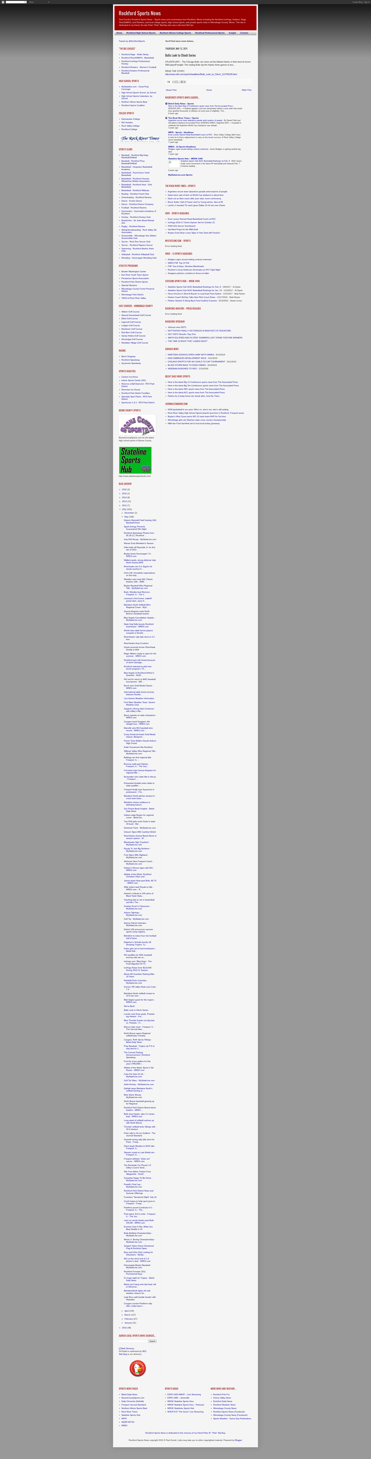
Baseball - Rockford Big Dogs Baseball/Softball (134, 156)
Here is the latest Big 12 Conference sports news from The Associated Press (200, 106)
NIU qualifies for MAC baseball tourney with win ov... (138, 956)
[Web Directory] (126, 1348)
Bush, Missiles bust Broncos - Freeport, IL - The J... (137, 593)
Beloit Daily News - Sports (181, 103)
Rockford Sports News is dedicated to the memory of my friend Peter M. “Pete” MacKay (185, 1433)
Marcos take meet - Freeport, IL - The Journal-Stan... (139, 1028)
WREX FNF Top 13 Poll (178, 263)
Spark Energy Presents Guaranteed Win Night (135, 527)
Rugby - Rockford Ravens (133, 226)
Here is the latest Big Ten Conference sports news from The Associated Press (203, 385)
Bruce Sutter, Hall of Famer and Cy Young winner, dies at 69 (195, 202)
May (126, 517)
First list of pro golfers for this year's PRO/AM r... (137, 1062)
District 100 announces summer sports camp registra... (138, 930)
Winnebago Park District (132, 294)
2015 (124, 493)
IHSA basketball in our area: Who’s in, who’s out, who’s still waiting (198, 409)
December (129, 513)
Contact (244, 33)
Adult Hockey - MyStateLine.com (139, 1084)
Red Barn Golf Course (131, 332)
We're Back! (129, 1006)
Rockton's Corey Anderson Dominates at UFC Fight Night (194, 270)
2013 (124, 501)
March (127, 1315)
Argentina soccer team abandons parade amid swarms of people (195, 120)
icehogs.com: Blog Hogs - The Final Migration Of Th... (138, 962)
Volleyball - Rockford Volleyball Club (137, 254)
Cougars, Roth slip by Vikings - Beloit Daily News (138, 1040)
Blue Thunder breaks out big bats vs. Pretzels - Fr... (139, 1021)
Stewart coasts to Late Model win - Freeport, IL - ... (140, 1153)
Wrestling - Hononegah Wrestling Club (139, 258)
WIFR (124, 1418)
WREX (124, 1425)
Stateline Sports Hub (130, 1415)
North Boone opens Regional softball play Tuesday (137, 1034)
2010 (124, 1328)
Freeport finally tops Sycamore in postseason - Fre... (139, 790)
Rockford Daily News (222, 1401)
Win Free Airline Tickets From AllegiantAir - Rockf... (137, 1172)
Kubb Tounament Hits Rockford (138, 747)
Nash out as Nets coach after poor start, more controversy (194, 198)
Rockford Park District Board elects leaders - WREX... (140, 1108)
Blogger (238, 1440)
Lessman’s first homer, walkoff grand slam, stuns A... (138, 599)
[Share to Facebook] (181, 81)
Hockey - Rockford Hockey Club (136, 217)
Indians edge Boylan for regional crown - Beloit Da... (139, 816)
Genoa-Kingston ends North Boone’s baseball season (137, 612)
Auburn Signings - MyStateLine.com (133, 913)
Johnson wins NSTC (177, 327)
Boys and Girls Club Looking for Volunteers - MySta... (138, 1253)
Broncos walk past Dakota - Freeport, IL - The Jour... (136, 765)
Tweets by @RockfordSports (132, 41)
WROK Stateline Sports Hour (180, 1401)
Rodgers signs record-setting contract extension (188, 149)
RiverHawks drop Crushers (136, 643)
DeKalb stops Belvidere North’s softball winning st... (138, 1089)
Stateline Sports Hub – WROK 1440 (185, 158)
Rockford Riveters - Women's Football (138, 67)
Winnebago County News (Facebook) (230, 1415)
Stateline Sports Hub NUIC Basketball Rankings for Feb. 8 (205, 161)
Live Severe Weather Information (139, 698)
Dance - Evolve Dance (131, 201)
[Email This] (173, 81)
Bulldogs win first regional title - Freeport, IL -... (138, 758)
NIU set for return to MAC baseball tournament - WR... (140, 680)
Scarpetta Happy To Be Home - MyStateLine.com (138, 1179)
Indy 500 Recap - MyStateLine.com (140, 539)
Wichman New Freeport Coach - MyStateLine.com (138, 862)
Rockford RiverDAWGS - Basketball (137, 58)
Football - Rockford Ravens (134, 207)
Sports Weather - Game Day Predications (232, 1418)
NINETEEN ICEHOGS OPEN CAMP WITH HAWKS (191, 354)
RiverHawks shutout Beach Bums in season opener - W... (140, 837)
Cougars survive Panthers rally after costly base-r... (138, 1304)
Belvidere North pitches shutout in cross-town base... (139, 797)
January (128, 1323)
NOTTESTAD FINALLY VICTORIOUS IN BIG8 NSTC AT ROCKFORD (199, 331)
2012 (124, 505)
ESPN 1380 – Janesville (178, 1398)
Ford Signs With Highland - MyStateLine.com (136, 856)
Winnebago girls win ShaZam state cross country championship (197, 420)
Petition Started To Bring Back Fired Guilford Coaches (192, 300)
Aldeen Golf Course (130, 312)
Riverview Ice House (130, 389)
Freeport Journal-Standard (133, 1405)
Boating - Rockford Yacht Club (135, 194)
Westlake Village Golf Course (134, 343)
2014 (124, 497)
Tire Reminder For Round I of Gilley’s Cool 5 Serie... (137, 1166)
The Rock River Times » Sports (183, 118)
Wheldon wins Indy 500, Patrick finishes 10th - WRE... (138, 580)
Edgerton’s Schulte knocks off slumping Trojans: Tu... (137, 943)
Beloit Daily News (129, 1394)
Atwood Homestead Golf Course (136, 315)
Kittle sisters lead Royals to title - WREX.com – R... (139, 888)
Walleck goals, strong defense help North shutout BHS (140, 561)
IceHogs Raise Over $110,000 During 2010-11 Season (137, 969)
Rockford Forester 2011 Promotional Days (135, 1272)
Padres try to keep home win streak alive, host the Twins (193, 396)
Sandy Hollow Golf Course (133, 336)
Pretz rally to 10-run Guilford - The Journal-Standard (139, 1134)
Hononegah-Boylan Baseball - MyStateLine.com (137, 1266)
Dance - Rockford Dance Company (137, 204)
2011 (124, 509)
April (126, 1311)
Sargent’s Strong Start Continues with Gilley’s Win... (139, 710)
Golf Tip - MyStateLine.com (136, 919)
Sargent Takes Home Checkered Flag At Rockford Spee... (139, 1247)
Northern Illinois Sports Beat (134, 102)
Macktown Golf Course (131, 329)
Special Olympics (129, 285)
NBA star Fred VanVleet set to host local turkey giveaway (194, 423)
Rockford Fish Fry (221, 1394)
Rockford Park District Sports (134, 282)
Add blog (123, 1354)
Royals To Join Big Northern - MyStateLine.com (137, 849)
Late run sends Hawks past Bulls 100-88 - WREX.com (139, 1221)
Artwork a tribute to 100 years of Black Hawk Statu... (138, 894)
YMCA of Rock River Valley (133, 298)
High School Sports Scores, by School (138, 92)
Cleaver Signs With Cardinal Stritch (140, 832)
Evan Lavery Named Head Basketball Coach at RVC (190, 135)
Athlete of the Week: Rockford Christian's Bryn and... (137, 875)
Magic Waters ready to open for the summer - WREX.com (140, 654)
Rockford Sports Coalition (133, 105)
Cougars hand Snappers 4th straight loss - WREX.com (137, 722)
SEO (144, 1351)
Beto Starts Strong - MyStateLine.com (133, 1096)
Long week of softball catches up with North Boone (139, 1121)
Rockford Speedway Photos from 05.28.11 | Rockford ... (139, 534)
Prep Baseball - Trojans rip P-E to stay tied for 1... (139, 1047)
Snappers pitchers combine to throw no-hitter (188, 273)
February (128, 1319)
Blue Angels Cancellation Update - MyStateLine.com (139, 619)
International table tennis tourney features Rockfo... (139, 693)
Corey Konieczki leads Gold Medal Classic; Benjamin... (139, 735)
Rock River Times (129, 1412)
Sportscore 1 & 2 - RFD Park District (137, 402)
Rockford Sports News (140, 13)
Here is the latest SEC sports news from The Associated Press (196, 389)
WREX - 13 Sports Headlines (182, 147)
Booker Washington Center (133, 271)
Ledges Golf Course (130, 325)
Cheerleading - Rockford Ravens (136, 197)
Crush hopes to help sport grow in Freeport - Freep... (139, 1202)
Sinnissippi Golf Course (132, 339)
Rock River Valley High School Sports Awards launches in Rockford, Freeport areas (206, 413)
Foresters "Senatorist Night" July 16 (140, 1197)
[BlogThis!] (176, 81)
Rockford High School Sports (141, 33)
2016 (124, 489)
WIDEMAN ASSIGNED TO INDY (182, 368)
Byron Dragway (128, 356)
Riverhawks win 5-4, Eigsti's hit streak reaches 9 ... (138, 567)
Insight (232, 33)
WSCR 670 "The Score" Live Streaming (185, 1412)
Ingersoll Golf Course (131, 322)
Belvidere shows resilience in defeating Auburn (137, 803)
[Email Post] (168, 82)
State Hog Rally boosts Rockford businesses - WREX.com (139, 625)
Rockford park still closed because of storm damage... (139, 661)
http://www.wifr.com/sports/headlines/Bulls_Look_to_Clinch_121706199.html (201, 74)
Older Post (246, 90)
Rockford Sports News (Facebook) (229, 1412)
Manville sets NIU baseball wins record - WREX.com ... (138, 729)
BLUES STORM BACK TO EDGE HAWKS (187, 365)
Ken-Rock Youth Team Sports (134, 275)
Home (119, 33)
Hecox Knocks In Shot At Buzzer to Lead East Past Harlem (194, 294)
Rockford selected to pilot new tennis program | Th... (137, 667)
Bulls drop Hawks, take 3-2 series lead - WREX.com (139, 1115)
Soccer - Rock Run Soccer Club (135, 241)
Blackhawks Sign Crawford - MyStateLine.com (137, 843)
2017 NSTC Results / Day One (182, 334)
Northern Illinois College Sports (175, 33)
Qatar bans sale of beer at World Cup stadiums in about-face (196, 195)
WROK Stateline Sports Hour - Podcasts (185, 1405)
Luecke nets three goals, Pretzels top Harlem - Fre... (139, 1015)
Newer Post (171, 90)
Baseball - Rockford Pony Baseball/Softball (133, 162)
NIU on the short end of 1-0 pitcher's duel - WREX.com (137, 1259)
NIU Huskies (127, 122)
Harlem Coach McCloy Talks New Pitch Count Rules (191, 297)
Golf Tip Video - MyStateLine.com (139, 1080)
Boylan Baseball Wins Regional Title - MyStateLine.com (138, 586)
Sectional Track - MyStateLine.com (140, 828)
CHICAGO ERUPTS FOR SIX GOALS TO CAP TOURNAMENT (196, 361)
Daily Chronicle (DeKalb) (132, 1401)
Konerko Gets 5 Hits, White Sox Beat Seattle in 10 (138, 1228)
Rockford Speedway (130, 360)
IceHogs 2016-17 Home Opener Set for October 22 (191, 222)
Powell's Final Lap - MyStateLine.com (133, 1185)
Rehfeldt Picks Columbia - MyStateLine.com (136, 981)
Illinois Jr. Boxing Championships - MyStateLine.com (139, 1240)
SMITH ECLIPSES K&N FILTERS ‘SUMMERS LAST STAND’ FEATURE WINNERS (205, 337)
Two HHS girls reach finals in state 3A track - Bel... (139, 822)
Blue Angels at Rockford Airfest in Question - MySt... (139, 674)
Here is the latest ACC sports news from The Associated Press (196, 392)
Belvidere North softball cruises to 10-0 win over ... (139, 994)
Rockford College (129, 129)
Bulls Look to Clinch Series (136, 1010)
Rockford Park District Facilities (135, 393)
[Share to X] (179, 81)
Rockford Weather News (224, 1405)
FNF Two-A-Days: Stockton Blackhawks (186, 266)
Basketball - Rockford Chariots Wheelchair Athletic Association (135, 179)
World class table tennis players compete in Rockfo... (138, 631)
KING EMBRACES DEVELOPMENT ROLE (187, 358)
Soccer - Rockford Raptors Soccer (137, 245)
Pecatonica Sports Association (135, 278)
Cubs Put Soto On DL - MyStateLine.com (134, 1075)
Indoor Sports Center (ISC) (133, 380)
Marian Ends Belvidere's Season (139, 543)
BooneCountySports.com (132, 1398)
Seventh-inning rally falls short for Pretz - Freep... (139, 1140)
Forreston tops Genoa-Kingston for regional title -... (140, 771)
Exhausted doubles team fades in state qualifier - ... (139, 784)
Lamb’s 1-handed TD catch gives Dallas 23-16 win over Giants (196, 205)
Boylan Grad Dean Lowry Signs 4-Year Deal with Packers (194, 233)
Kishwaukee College (130, 119)
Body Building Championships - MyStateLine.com (138, 1234)
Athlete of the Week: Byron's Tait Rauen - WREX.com (139, 1068)
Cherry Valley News (222, 1398)
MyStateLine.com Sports (180, 175)
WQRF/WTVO (127, 1422)
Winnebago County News (224, 1408)
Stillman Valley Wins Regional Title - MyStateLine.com (140, 752)
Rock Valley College (130, 126)
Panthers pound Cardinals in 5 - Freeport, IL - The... (138, 1208)
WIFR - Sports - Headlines (181, 132)
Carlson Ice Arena (129, 377)
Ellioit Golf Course (129, 318)
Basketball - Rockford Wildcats (135, 190)
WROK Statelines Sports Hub (180, 1408)
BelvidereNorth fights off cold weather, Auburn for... (137, 1292)
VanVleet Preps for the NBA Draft (183, 229)
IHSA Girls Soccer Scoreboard (181, 226)
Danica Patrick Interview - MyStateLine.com (135, 924)
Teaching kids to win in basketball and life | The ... (139, 901)
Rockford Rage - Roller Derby (135, 54)
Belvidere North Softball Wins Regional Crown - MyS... (137, 606)
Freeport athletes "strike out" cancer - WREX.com (137, 1160)
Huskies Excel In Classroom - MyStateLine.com (137, 907)
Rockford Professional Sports (210, 33)
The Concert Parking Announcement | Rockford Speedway (137, 1055)
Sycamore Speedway (131, 363)
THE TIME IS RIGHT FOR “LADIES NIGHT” (188, 341)
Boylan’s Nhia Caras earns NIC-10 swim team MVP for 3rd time (197, 416)
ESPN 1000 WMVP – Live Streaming (184, 1394)
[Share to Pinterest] (184, 81)
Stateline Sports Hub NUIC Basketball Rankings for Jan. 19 (195, 290)
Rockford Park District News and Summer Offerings (138, 1192)
